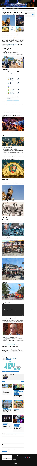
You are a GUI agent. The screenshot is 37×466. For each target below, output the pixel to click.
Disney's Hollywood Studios (16, 391)
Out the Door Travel (11, 348)
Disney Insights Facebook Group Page (11, 344)
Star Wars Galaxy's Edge (16, 425)
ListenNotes (16, 44)
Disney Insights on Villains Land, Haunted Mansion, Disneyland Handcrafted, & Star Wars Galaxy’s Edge (18, 428)
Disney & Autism (15, 463)
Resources (18, 8)
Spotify (11, 44)
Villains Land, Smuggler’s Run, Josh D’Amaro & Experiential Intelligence (18, 396)
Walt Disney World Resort (20, 14)
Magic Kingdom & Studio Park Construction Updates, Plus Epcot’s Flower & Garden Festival (7, 392)
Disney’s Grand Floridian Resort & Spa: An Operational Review (7, 411)
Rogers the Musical (12, 371)
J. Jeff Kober (4, 14)
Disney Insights (18, 3)
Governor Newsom (7, 371)
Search (26, 13)
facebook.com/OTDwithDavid (11, 358)
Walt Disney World (4, 409)
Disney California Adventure (16, 390)
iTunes (9, 44)
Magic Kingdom (21, 391)
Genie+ (3, 371)
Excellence (7, 408)
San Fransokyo (17, 371)
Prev (3, 381)
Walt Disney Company (16, 392)
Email (2, 444)
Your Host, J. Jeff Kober (6, 8)
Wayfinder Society (12, 338)
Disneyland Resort (15, 14)
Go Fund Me (6, 337)
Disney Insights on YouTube (11, 343)
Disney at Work (14, 8)
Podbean (13, 44)
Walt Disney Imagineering (16, 393)
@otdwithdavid (8, 359)
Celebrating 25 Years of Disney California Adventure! (18, 410)
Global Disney (14, 459)
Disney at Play (11, 8)
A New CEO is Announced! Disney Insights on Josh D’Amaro (7, 426)
